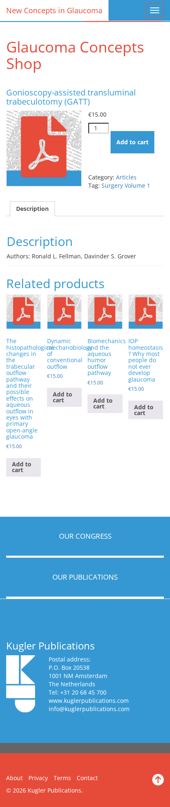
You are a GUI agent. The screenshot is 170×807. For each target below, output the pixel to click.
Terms (62, 778)
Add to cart (132, 142)
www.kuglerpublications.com (89, 700)
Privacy (38, 778)
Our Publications (85, 577)
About (14, 778)
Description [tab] (32, 208)
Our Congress (85, 536)
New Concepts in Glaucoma (54, 10)
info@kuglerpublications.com (89, 709)
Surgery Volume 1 (126, 185)
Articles (126, 177)
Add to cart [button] (21, 467)
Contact (87, 778)
